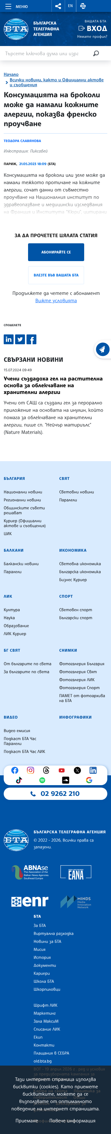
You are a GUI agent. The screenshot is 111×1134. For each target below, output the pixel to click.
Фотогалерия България (82, 664)
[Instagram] (32, 770)
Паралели (68, 500)
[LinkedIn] (94, 770)
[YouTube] (63, 770)
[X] (79, 770)
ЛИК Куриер (15, 633)
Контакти (44, 1045)
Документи (45, 965)
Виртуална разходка (54, 933)
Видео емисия (17, 730)
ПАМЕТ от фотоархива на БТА (82, 698)
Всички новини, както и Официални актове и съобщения (57, 82)
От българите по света (27, 664)
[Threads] (47, 770)
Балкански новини (21, 563)
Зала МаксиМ (46, 1021)
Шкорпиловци (47, 989)
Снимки (68, 650)
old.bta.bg (43, 1061)
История (42, 957)
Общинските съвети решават (24, 510)
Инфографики (75, 717)
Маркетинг (45, 1013)
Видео (11, 717)
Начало (11, 74)
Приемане (26, 1120)
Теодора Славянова (22, 141)
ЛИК (8, 596)
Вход (97, 28)
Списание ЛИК (47, 1029)
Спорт (66, 596)
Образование (16, 625)
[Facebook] (16, 770)
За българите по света (26, 671)
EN (70, 5)
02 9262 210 (60, 794)
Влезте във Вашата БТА (56, 275)
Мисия (40, 949)
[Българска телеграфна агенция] (16, 840)
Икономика (73, 550)
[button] (58, 6)
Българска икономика (80, 571)
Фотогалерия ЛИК (77, 679)
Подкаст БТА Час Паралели (20, 741)
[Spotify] (43, 780)
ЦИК (8, 533)
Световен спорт (75, 610)
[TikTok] (20, 780)
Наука (9, 617)
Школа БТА (44, 981)
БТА (37, 916)
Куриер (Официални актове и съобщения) (25, 523)
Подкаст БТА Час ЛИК (24, 751)
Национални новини (23, 492)
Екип (38, 1037)
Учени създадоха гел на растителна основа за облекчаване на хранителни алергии (53, 385)
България (14, 478)
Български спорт (75, 617)
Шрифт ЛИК (45, 1005)
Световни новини (76, 492)
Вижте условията (56, 300)
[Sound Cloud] (67, 780)
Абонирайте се (56, 252)
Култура (12, 610)
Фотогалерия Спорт (79, 687)
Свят (64, 478)
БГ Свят (12, 650)
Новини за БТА (47, 941)
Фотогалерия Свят (78, 671)
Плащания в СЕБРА (51, 1053)
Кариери (42, 973)
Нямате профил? (92, 36)
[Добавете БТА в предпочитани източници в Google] (90, 780)
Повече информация (72, 1120)
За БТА (40, 925)
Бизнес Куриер (73, 579)
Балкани (14, 550)
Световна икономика (80, 563)
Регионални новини (22, 500)
